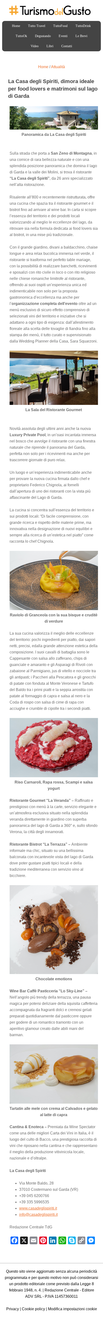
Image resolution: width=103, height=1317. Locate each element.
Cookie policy (33, 1309)
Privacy (12, 1309)
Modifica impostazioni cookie (72, 1309)
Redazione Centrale (62, 1290)
